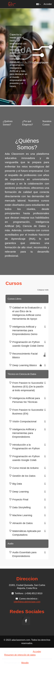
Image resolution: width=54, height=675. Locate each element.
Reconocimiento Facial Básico (25, 355)
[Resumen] (45, 307)
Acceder (48, 4)
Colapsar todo (42, 290)
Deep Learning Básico (24, 365)
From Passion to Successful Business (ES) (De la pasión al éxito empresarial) (27, 387)
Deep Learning (20, 491)
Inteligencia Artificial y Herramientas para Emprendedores (24, 433)
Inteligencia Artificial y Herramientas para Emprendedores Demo (24, 330)
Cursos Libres (14, 299)
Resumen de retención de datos (20, 655)
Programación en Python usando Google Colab (26, 458)
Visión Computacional (24, 421)
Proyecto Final (20, 499)
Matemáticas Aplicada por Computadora (26, 533)
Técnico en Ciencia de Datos (22, 374)
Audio (10, 543)
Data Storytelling (21, 507)
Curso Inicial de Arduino (25, 468)
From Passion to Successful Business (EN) (27, 411)
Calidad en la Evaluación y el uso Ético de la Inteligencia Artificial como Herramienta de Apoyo (27, 313)
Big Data (17, 483)
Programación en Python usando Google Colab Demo (28, 344)
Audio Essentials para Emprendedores (24, 554)
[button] (39, 4)
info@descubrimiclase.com (27, 602)
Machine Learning (22, 515)
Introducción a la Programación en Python (26, 446)
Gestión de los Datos (23, 475)
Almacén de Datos (22, 523)
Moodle (25, 663)
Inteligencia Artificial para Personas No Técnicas (26, 400)
